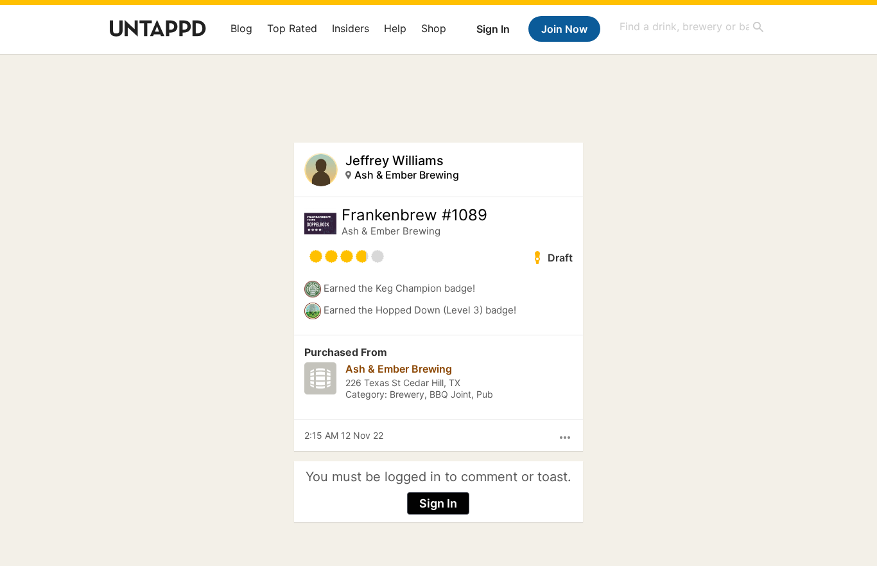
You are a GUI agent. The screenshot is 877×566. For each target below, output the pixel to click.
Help (395, 28)
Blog (241, 28)
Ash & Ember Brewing (406, 174)
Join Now (564, 28)
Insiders (350, 28)
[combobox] (692, 26)
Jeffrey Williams (394, 160)
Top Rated (292, 28)
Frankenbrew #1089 (414, 215)
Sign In (493, 28)
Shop (433, 28)
